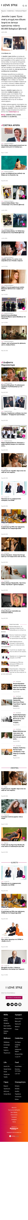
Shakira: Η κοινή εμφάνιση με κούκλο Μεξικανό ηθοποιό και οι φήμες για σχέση (12, 288)
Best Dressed (8, 1028)
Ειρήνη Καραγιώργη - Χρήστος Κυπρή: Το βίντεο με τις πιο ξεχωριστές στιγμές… (19, 718)
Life (5, 1062)
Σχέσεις (6, 1050)
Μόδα (6, 1015)
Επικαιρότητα (20, 1082)
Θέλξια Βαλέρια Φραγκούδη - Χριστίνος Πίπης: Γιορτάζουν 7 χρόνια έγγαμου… (13, 583)
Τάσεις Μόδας (6, 1019)
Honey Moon (7, 1094)
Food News (18, 1066)
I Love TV (6, 497)
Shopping (6, 1023)
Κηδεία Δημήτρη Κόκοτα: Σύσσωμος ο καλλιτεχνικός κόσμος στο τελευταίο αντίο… (13, 444)
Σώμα (5, 469)
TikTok (14, 1122)
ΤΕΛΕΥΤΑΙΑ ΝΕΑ (14, 624)
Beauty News (18, 1018)
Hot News (6, 553)
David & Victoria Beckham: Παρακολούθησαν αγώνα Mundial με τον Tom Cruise (13, 316)
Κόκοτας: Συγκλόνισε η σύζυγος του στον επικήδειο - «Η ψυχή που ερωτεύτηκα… (14, 413)
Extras (17, 1099)
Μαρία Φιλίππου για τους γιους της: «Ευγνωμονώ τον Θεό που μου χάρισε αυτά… (19, 735)
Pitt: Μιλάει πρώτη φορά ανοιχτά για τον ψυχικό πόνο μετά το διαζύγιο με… (14, 146)
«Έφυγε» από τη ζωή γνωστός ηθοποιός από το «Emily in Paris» (13, 344)
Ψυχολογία (7, 1053)
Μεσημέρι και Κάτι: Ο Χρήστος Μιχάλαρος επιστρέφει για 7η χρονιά (12, 968)
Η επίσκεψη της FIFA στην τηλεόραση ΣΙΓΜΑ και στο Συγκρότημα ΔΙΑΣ (12, 527)
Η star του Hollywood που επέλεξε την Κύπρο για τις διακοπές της (13, 174)
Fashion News (6, 1032)
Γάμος (6, 1082)
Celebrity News (8, 383)
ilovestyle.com (18, 1132)
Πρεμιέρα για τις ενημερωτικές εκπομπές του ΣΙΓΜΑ (11, 499)
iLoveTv (14, 863)
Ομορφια (14, 768)
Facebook (14, 1117)
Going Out (7, 1074)
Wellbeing (6, 1042)
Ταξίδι (6, 1077)
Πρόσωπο (6, 815)
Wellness (7, 1038)
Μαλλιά (6, 843)
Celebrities (10, 11)
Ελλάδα (17, 1088)
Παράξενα (18, 1094)
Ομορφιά (18, 1015)
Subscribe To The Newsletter (14, 997)
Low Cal (17, 1073)
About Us (14, 1107)
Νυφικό (6, 1086)
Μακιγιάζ (18, 1021)
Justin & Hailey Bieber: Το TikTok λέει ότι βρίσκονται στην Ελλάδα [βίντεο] (12, 231)
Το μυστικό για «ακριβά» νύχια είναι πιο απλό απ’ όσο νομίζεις (13, 471)
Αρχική (3, 11)
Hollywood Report (21, 11)
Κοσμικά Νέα (19, 1054)
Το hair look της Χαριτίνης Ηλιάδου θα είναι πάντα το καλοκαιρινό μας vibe (12, 845)
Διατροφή (7, 1045)
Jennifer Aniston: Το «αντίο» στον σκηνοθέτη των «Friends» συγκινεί (12, 259)
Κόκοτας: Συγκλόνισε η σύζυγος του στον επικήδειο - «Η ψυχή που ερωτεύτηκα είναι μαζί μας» (17, 636)
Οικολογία (18, 1096)
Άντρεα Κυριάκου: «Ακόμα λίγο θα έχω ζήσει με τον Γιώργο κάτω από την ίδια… (13, 555)
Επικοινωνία (14, 1114)
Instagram (14, 1119)
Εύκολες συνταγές (18, 1070)
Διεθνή (17, 1091)
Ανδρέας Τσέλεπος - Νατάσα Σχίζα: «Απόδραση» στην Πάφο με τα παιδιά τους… (19, 751)
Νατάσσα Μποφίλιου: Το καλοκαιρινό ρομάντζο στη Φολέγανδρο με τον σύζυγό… (12, 386)
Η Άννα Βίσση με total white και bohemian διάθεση (11, 611)
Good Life (6, 1066)
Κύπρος (17, 1086)
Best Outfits (7, 609)
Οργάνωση (7, 1088)
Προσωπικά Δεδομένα (14, 1110)
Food (17, 1062)
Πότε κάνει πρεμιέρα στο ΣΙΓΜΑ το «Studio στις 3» (12, 940)
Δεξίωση (6, 1091)
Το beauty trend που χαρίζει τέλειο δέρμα (12, 817)
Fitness (6, 1047)
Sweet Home (7, 1069)
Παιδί (5, 1071)
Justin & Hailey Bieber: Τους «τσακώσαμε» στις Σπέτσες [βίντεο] (12, 203)
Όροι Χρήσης (14, 1112)
